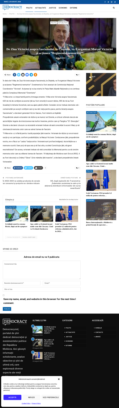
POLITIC (29, 8)
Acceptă (12, 397)
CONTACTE (99, 332)
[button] (59, 379)
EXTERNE (73, 8)
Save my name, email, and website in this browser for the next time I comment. (39, 301)
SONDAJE (98, 328)
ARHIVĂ (97, 337)
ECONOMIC (63, 8)
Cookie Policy (26, 403)
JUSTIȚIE (52, 8)
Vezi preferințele (51, 397)
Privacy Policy (36, 403)
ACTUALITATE (40, 8)
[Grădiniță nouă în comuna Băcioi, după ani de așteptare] (16, 214)
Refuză (31, 397)
